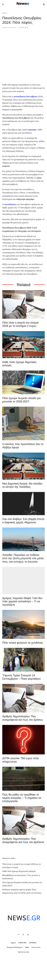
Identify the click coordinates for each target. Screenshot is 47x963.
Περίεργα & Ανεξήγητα (14, 947)
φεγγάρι (32, 129)
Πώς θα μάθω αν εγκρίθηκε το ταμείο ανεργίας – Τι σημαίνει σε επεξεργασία (21, 798)
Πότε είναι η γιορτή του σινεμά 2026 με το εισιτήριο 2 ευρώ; (20, 324)
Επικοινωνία (36, 947)
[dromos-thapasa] (23, 580)
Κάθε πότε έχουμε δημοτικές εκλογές (19, 363)
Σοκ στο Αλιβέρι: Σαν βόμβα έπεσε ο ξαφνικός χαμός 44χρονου (23, 520)
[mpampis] (23, 423)
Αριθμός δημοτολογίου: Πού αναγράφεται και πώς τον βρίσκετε (23, 840)
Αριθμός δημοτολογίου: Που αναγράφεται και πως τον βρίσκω (22, 718)
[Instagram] (23, 934)
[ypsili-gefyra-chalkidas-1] (23, 539)
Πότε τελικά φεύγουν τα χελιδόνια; (22, 642)
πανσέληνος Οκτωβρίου (26, 96)
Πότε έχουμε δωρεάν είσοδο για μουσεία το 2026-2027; (21, 400)
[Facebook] (19, 934)
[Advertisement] (23, 57)
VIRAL (27, 947)
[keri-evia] (23, 503)
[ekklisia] (23, 659)
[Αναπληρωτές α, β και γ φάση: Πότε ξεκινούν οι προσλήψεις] (23, 382)
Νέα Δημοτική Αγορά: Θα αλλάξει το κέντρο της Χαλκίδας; (22, 485)
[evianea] (23, 779)
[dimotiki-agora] (23, 344)
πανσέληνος (10, 204)
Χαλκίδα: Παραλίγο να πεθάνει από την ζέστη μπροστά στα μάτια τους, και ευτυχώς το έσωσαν (23, 558)
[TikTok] (28, 934)
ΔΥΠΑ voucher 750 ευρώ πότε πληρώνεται (20, 760)
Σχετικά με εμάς (23, 952)
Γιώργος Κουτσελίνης (9, 27)
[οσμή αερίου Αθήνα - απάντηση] (23, 739)
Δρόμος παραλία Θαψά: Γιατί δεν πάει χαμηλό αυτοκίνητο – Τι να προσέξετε (22, 601)
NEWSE (4, 13)
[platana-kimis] (23, 624)
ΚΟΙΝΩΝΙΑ (32, 943)
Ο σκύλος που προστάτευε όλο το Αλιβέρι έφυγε (22, 445)
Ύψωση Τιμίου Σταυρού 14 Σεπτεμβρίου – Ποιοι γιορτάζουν (21, 677)
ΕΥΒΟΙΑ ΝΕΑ (22, 943)
